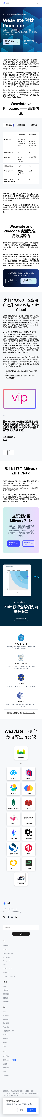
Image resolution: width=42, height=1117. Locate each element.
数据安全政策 (29, 1091)
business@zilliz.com (10, 909)
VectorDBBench (9, 254)
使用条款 (6, 1091)
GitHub (5, 1038)
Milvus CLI (6, 968)
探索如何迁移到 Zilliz (29, 42)
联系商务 (6, 1075)
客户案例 (6, 1023)
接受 (31, 1110)
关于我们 (6, 1056)
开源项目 (6, 990)
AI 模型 (5, 1034)
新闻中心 (6, 1064)
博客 (4, 1012)
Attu (4, 965)
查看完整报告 (20, 619)
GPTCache (6, 957)
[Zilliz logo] (6, 3)
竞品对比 (6, 1027)
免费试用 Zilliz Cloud (9, 42)
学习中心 (6, 1015)
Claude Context (8, 976)
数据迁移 (6, 998)
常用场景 (6, 1019)
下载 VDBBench (11, 281)
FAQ (4, 1046)
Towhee (5, 961)
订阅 (21, 934)
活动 (4, 1071)
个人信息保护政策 (17, 1091)
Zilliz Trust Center (29, 713)
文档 (4, 986)
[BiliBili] (12, 917)
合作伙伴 (6, 1067)
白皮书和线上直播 (8, 1031)
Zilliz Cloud (17, 97)
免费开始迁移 (12, 543)
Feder (5, 972)
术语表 (5, 1042)
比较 (7, 14)
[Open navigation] (37, 3)
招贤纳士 (6, 1060)
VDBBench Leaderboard (21, 275)
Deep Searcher (8, 953)
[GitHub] (16, 917)
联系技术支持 (27, 543)
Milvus (9, 97)
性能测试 (6, 994)
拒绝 (21, 1110)
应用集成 (6, 1001)
